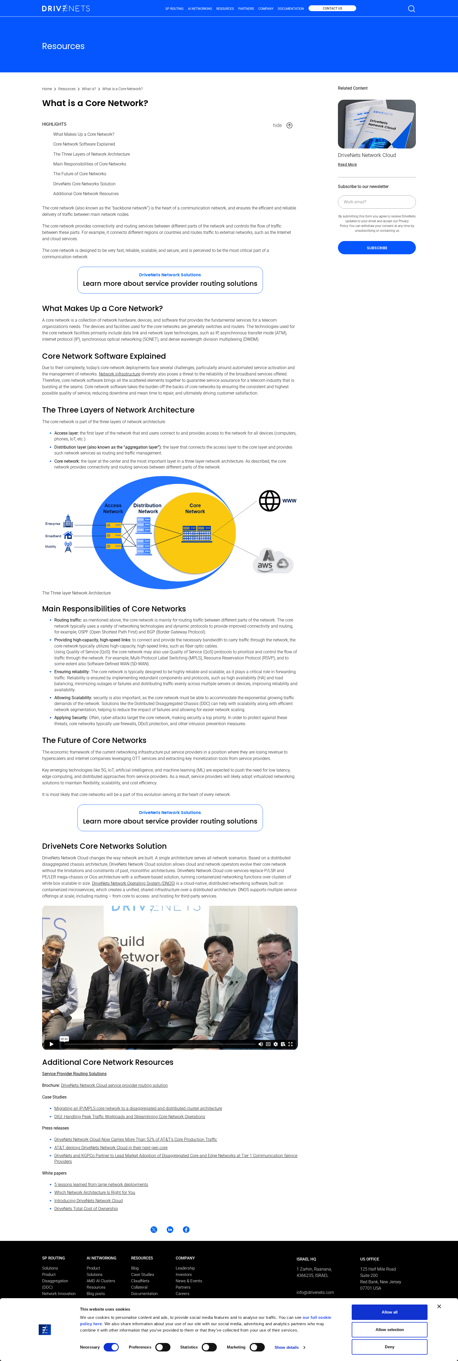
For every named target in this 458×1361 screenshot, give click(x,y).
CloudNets (140, 1281)
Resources (225, 9)
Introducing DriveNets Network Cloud (88, 1200)
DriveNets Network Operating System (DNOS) (133, 883)
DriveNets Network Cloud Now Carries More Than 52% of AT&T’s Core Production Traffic (135, 1139)
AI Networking (200, 9)
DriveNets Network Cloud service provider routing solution (114, 1085)
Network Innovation (59, 1293)
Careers (183, 1293)
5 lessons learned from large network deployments (101, 1184)
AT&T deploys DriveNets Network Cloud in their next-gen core (111, 1147)
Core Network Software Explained (84, 144)
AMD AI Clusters (101, 1281)
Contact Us (332, 8)
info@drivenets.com (315, 1292)
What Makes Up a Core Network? (83, 134)
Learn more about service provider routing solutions (170, 283)
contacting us (389, 231)
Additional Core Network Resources (86, 193)
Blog (135, 1268)
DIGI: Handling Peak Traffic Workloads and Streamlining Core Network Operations (129, 1116)
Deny (389, 1347)
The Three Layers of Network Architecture (91, 154)
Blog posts (96, 1293)
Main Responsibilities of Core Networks (89, 164)
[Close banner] (439, 1306)
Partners (246, 9)
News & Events (189, 1281)
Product (49, 1274)
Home (47, 89)
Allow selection (390, 1329)
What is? (89, 89)
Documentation (291, 9)
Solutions (50, 1268)
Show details (287, 1347)
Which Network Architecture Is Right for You (94, 1192)
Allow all (390, 1312)
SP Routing (174, 9)
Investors (184, 1274)
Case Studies (142, 1274)
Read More (347, 164)
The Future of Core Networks (79, 173)
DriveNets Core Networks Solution (84, 183)
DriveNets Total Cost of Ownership (86, 1208)
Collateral (139, 1287)
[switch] (162, 1347)
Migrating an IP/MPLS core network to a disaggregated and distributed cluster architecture (138, 1108)
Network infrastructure (119, 374)
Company (266, 9)
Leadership (185, 1268)
